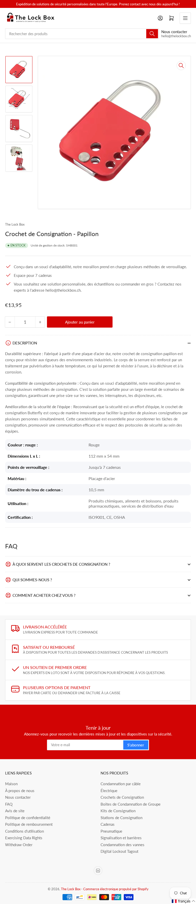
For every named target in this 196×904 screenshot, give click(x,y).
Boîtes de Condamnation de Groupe (131, 804)
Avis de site (14, 810)
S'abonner (135, 745)
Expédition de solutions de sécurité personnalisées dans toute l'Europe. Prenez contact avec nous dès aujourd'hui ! (98, 4)
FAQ (9, 804)
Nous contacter (18, 797)
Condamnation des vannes (122, 844)
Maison (11, 783)
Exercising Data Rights (23, 837)
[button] (183, 901)
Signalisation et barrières (121, 837)
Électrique (109, 790)
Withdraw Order (18, 844)
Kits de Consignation (118, 810)
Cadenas (108, 824)
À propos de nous (19, 790)
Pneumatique (111, 831)
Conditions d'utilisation (24, 831)
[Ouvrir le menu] (185, 18)
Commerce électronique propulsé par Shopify (116, 889)
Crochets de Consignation (122, 797)
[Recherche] (152, 33)
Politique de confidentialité (27, 817)
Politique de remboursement (29, 824)
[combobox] (82, 33)
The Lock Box (14, 224)
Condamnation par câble (121, 783)
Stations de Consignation (121, 817)
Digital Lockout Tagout (119, 851)
